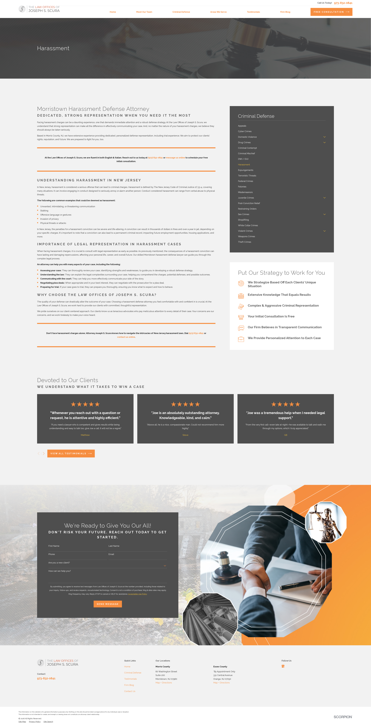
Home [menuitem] (113, 12)
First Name (53, 546)
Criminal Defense (132, 672)
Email (111, 554)
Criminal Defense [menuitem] (181, 12)
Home (127, 666)
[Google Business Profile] (283, 666)
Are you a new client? (59, 562)
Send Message (108, 604)
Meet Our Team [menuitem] (144, 12)
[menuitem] (282, 126)
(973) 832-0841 (155, 157)
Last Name (113, 546)
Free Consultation (329, 12)
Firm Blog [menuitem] (285, 12)
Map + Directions (164, 682)
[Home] (39, 9)
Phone (51, 554)
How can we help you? (59, 571)
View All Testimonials (68, 453)
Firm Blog (129, 685)
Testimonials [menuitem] (253, 12)
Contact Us (129, 691)
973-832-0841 (343, 2)
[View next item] (43, 453)
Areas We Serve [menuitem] (218, 12)
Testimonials (130, 679)
